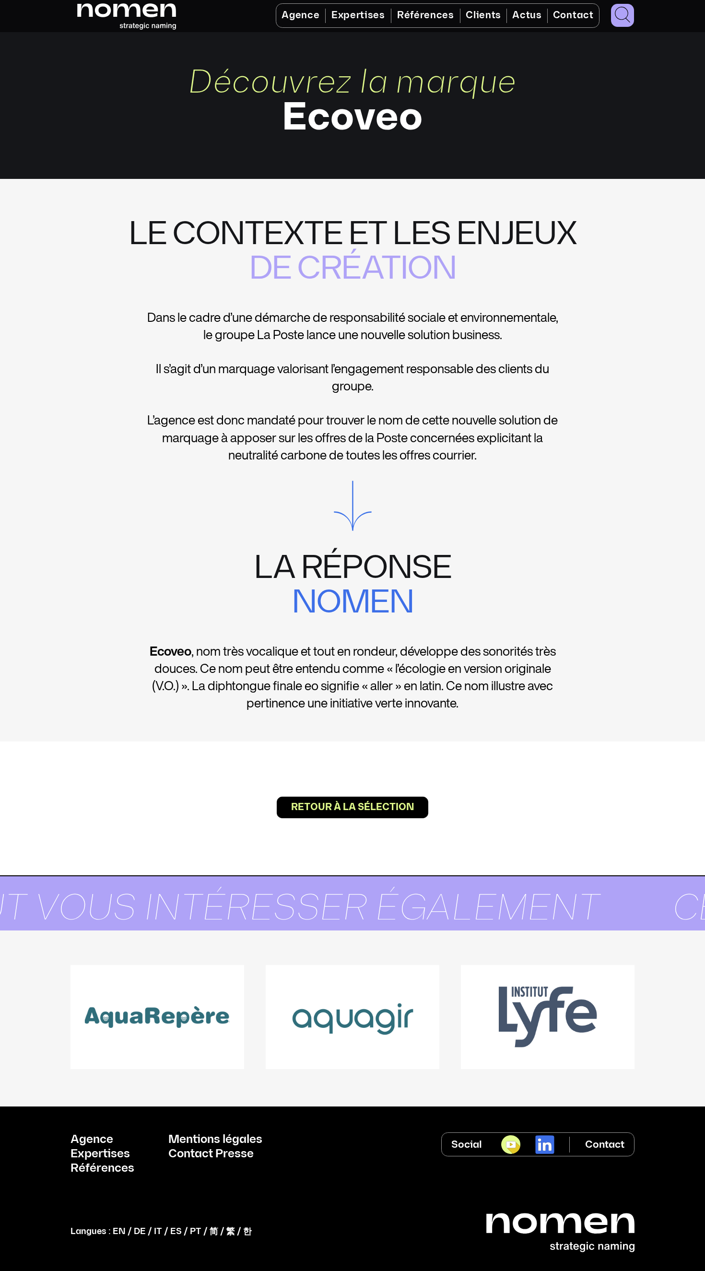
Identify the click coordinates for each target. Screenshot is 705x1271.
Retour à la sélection (352, 807)
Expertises (358, 15)
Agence (300, 15)
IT (158, 1231)
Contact (573, 15)
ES (176, 1231)
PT (195, 1231)
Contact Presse (211, 1154)
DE (140, 1231)
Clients (483, 15)
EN (119, 1231)
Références (425, 15)
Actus (526, 15)
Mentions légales (215, 1139)
